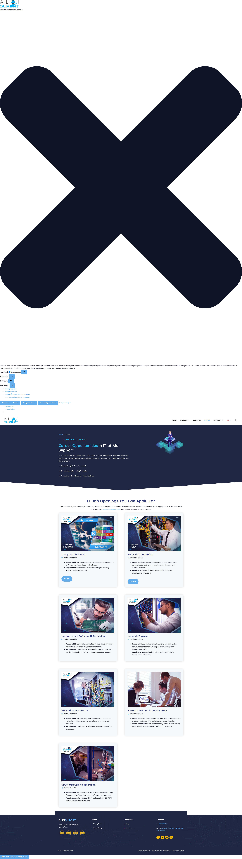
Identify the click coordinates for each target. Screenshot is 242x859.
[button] (121, 187)
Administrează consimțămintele (14, 857)
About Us (197, 420)
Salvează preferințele (48, 403)
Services (128, 828)
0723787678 (163, 824)
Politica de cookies (144, 851)
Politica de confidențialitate (161, 851)
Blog (127, 824)
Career (207, 420)
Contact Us (218, 420)
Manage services (11, 391)
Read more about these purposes (17, 397)
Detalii (66, 579)
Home (174, 420)
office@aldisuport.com (111, 509)
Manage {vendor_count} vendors (17, 394)
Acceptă (5, 403)
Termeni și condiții (178, 851)
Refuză (15, 403)
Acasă (61, 434)
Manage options (11, 389)
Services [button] (183, 420)
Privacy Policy (10, 409)
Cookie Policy (9, 406)
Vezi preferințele (29, 403)
